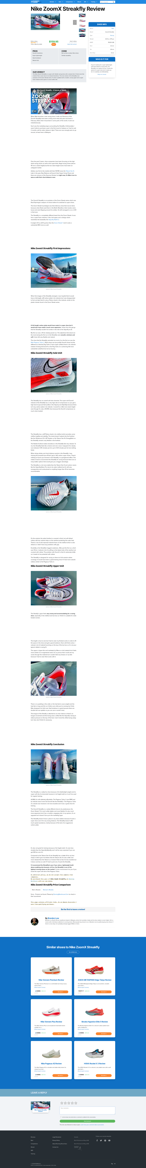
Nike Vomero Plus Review (51, 1022)
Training (93, 2)
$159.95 (53, 41)
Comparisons (69, 2)
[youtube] (109, 1140)
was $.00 (36, 993)
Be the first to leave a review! (73, 909)
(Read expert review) (39, 987)
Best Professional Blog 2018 (81, 1144)
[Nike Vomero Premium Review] (51, 970)
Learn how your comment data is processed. (92, 1125)
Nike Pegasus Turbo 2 (37, 342)
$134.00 (43, 1033)
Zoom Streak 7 (58, 223)
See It (53, 44)
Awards (76, 1137)
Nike (113, 28)
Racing (112, 35)
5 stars (75, 1103)
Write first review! (72, 44)
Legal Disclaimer (56, 1137)
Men (36, 890)
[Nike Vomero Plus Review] (51, 1011)
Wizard (79, 2)
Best (60, 2)
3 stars (68, 1103)
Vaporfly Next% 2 (54, 220)
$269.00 (87, 991)
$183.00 (43, 991)
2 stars (65, 1103)
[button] (32, 22)
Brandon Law (53, 918)
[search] (113, 2)
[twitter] (101, 1140)
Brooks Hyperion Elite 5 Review (95, 1022)
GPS (85, 2)
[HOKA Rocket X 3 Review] (95, 1053)
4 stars (72, 1103)
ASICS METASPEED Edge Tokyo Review (94, 980)
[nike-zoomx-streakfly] (82, 20)
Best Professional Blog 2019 (81, 1140)
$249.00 (87, 1074)
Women (48, 890)
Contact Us (55, 1147)
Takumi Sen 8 (70, 171)
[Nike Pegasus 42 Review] (51, 1053)
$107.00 (43, 1074)
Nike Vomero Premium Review (51, 980)
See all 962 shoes (73, 952)
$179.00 (87, 1033)
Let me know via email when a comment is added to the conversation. (79, 1117)
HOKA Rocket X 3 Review (94, 1063)
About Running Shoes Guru (59, 1144)
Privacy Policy (56, 1140)
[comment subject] (40, 1105)
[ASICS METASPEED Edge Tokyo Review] (95, 970)
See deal (60, 992)
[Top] (114, 1163)
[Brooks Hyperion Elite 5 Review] (95, 1011)
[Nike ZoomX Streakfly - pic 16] (82, 30)
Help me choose (102, 74)
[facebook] (97, 1140)
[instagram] (105, 1140)
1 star (61, 1103)
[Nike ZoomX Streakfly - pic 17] (45, 21)
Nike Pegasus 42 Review (51, 1063)
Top (112, 1164)
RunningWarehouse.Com (61, 894)
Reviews (52, 2)
